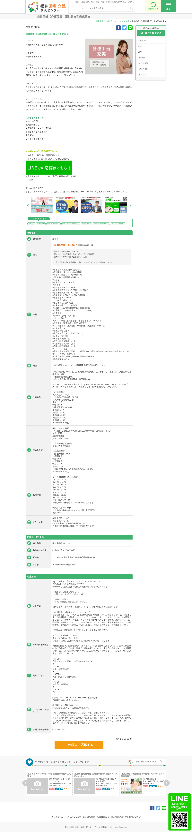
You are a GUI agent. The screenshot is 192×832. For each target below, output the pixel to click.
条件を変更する (151, 33)
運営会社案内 (103, 817)
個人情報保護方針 (119, 817)
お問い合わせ (135, 817)
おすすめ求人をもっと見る (146, 762)
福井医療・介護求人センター (108, 21)
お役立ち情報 (89, 817)
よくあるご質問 (74, 817)
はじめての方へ (58, 817)
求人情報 (125, 21)
